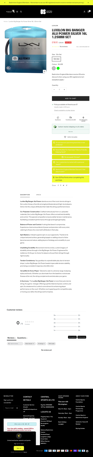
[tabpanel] (46, 356)
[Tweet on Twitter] (63, 185)
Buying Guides (80, 428)
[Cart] (88, 12)
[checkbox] (51, 343)
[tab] (22, 338)
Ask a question (72, 337)
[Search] (21, 11)
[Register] (17, 408)
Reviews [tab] (12, 338)
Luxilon (55, 25)
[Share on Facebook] (58, 185)
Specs (38, 195)
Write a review (81, 337)
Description (25, 195)
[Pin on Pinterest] (60, 185)
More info (71, 131)
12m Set (56, 59)
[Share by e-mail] (66, 185)
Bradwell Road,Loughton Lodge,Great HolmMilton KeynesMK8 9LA (47, 436)
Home (5, 21)
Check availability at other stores (64, 110)
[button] (67, 315)
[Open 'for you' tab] (87, 451)
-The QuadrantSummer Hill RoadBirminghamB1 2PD (47, 421)
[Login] (84, 11)
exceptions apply (58, 80)
